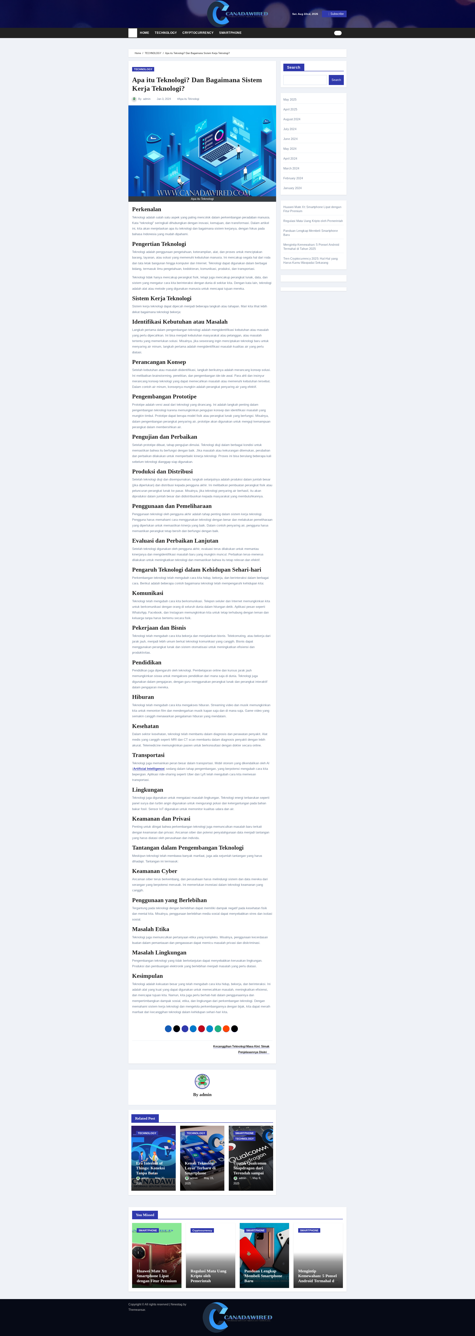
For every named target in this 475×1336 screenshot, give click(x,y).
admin (146, 98)
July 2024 (290, 129)
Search (294, 67)
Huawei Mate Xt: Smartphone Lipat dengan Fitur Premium (157, 1276)
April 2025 (290, 109)
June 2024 (290, 138)
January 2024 (292, 188)
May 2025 (290, 99)
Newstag (176, 1304)
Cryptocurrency (202, 1230)
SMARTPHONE (230, 32)
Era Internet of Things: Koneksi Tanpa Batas (150, 1168)
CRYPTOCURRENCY (198, 32)
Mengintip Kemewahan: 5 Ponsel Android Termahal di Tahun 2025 (317, 1278)
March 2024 (291, 168)
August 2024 (291, 119)
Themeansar (136, 1309)
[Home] (132, 32)
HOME (144, 32)
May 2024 (290, 148)
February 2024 (293, 178)
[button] (345, 32)
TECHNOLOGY (166, 32)
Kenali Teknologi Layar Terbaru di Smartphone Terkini (200, 1170)
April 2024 (290, 158)
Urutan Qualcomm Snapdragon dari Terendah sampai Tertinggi (249, 1170)
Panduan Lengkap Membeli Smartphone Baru (263, 1276)
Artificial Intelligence (148, 769)
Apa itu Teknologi (189, 98)
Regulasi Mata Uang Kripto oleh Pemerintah (313, 221)
